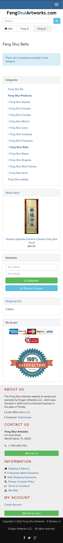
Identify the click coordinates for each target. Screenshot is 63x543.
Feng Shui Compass (20, 134)
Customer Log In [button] (32, 513)
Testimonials (24, 417)
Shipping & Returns (19, 468)
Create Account (13, 504)
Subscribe (32, 280)
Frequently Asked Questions (22, 473)
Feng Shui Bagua (19, 153)
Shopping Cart (13, 301)
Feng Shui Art (15, 89)
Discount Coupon (33, 288)
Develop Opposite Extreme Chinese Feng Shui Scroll (31, 240)
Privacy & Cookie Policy (21, 481)
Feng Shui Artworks (33, 521)
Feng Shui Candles (20, 115)
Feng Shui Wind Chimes (22, 166)
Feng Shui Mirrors (19, 121)
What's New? (12, 192)
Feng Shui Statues (19, 102)
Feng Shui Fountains (21, 140)
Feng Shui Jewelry (18, 179)
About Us (25, 412)
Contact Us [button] (32, 453)
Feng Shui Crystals (20, 108)
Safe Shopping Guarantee (22, 477)
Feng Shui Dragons (20, 160)
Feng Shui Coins (18, 127)
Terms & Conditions (19, 486)
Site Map (13, 490)
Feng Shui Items (18, 173)
